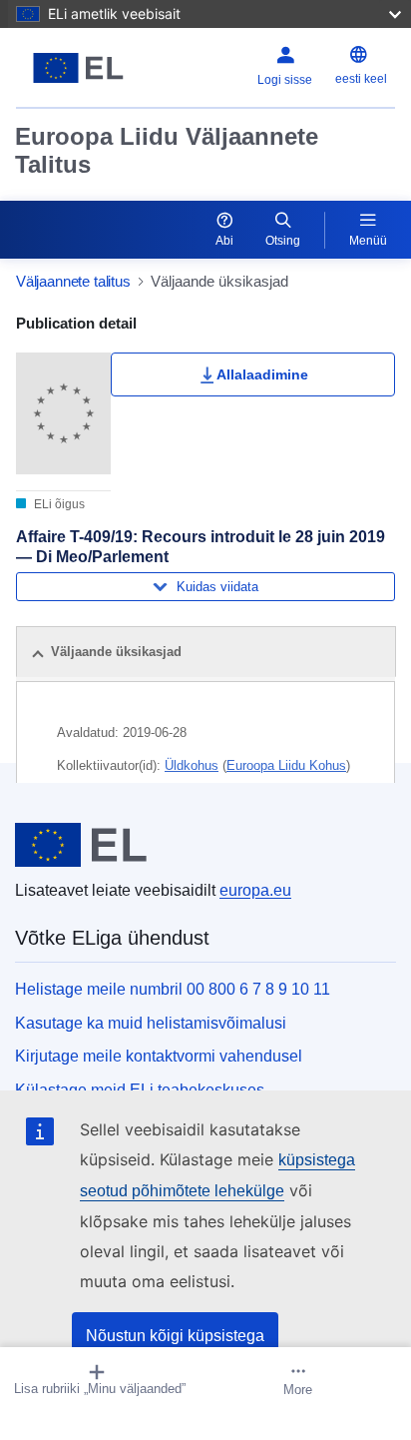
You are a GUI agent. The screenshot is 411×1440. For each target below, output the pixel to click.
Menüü (368, 241)
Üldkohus (191, 765)
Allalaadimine (262, 374)
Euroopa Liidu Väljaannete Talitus (166, 150)
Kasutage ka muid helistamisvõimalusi (150, 1023)
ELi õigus (58, 504)
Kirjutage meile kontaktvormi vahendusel (158, 1056)
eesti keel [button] (361, 79)
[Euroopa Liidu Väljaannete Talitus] (82, 68)
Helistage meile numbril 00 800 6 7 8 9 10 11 (172, 989)
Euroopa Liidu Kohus (286, 765)
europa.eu (255, 890)
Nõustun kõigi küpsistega (175, 1335)
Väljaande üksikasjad (116, 651)
